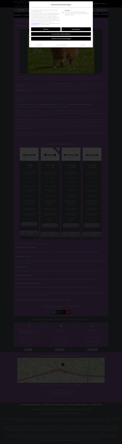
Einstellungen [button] (34, 24)
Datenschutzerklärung (36, 23)
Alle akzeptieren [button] (76, 29)
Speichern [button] (45, 29)
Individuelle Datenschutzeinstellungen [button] (61, 38)
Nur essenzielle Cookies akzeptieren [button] (61, 34)
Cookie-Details (39, 45)
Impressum (83, 45)
